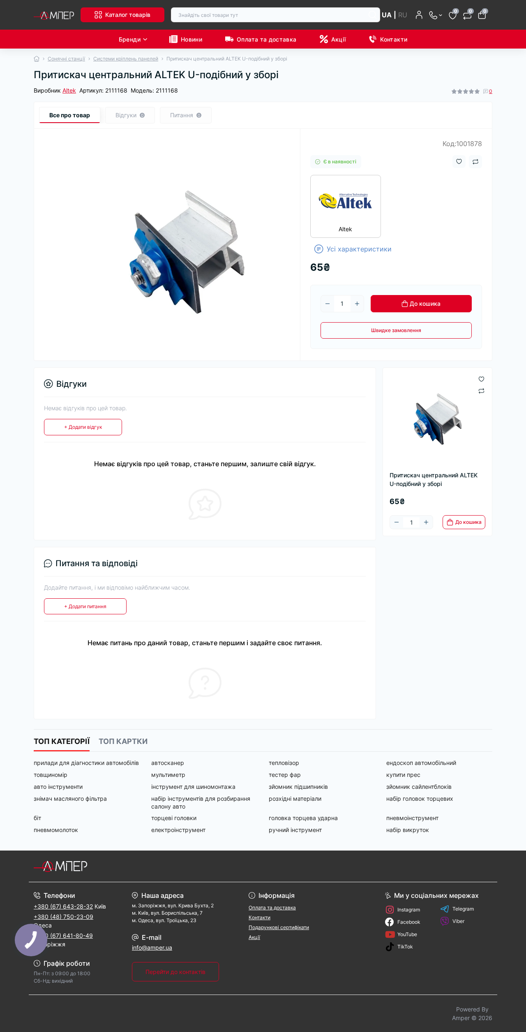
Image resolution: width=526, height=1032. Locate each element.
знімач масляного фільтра (70, 798)
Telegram (463, 909)
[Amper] (146, 866)
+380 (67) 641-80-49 (63, 935)
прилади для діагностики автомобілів (86, 762)
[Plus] (357, 303)
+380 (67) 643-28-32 (63, 906)
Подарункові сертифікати (279, 927)
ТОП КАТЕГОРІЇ (62, 741)
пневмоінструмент (412, 817)
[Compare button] (475, 161)
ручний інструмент (295, 829)
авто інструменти (58, 786)
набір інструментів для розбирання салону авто (200, 802)
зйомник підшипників (298, 786)
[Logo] (54, 15)
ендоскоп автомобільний (421, 762)
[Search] (373, 15)
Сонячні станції (66, 59)
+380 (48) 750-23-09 (63, 916)
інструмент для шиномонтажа (193, 786)
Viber (458, 921)
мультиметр (168, 774)
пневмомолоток (56, 829)
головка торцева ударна (303, 817)
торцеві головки (173, 817)
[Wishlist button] (459, 161)
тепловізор (284, 762)
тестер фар (285, 774)
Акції (338, 39)
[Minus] (327, 303)
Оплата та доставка (266, 39)
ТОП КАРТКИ (123, 741)
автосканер (167, 762)
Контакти (393, 39)
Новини (191, 39)
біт (37, 817)
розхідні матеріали (295, 798)
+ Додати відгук (83, 427)
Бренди (130, 39)
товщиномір (50, 774)
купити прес (403, 774)
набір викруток (407, 829)
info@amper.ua (152, 947)
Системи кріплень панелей (125, 59)
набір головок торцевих (419, 798)
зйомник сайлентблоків (419, 786)
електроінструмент (178, 829)
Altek (69, 90)
